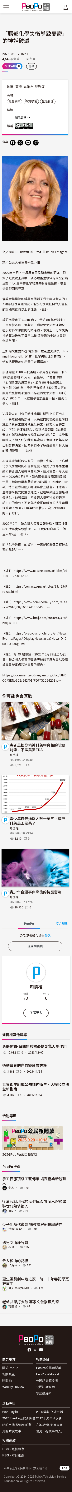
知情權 (14, 755)
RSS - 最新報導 (13, 1449)
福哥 (11, 1247)
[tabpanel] (35, 935)
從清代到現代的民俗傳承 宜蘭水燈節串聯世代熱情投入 (34, 1203)
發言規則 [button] (62, 924)
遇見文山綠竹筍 (15, 1242)
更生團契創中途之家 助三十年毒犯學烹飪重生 (35, 1281)
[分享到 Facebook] (13, 143)
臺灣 (18, 87)
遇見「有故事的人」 (50, 1431)
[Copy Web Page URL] (36, 143)
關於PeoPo (10, 1368)
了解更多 (36, 1013)
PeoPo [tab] (29, 924)
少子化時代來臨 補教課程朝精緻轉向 (32, 1224)
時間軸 (7, 1380)
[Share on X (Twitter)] (20, 143)
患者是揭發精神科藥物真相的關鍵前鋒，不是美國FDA (37, 747)
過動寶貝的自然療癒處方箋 (24, 1065)
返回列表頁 (35, 946)
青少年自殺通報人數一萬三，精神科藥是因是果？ (37, 821)
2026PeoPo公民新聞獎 (19, 1154)
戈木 (11, 1188)
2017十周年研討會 (49, 1418)
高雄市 (28, 87)
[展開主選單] (6, 7)
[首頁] (36, 7)
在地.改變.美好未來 (49, 1424)
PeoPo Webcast (47, 1374)
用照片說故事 (11, 1431)
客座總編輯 (44, 1393)
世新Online (15, 1229)
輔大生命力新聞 (18, 1288)
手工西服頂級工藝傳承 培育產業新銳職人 (34, 1181)
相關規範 (8, 1374)
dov (10, 1211)
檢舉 (31, 66)
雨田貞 (12, 1306)
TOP (64, 1468)
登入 (48, 935)
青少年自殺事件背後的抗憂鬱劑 (35, 891)
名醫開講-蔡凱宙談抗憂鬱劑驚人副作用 (34, 1046)
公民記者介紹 (45, 1387)
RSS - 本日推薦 (13, 1455)
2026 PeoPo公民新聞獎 (19, 1418)
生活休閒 (48, 101)
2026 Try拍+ (11, 1412)
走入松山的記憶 (15, 1260)
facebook (29, 1350)
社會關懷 (14, 101)
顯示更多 (21, 117)
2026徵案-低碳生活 (49, 1412)
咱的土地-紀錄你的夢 (16, 1424)
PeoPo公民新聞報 (48, 1368)
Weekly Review (13, 1387)
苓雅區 (40, 87)
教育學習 (31, 101)
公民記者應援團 (47, 1380)
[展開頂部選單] (66, 7)
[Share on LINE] (28, 143)
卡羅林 (12, 1265)
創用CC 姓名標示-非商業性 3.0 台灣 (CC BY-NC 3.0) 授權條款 (24, 126)
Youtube (41, 1350)
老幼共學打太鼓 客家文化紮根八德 (30, 1301)
